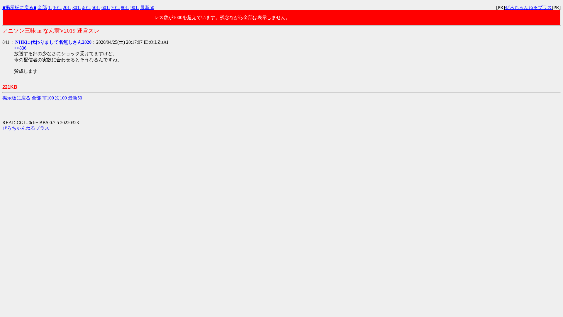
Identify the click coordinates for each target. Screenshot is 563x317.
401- (86, 7)
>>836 (20, 47)
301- (76, 7)
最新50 (147, 7)
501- (96, 7)
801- (125, 7)
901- (134, 7)
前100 (48, 97)
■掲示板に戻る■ (19, 7)
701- (115, 7)
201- (67, 7)
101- (57, 7)
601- (105, 7)
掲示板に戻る (16, 97)
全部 (42, 7)
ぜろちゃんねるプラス (528, 7)
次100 (61, 97)
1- (50, 7)
